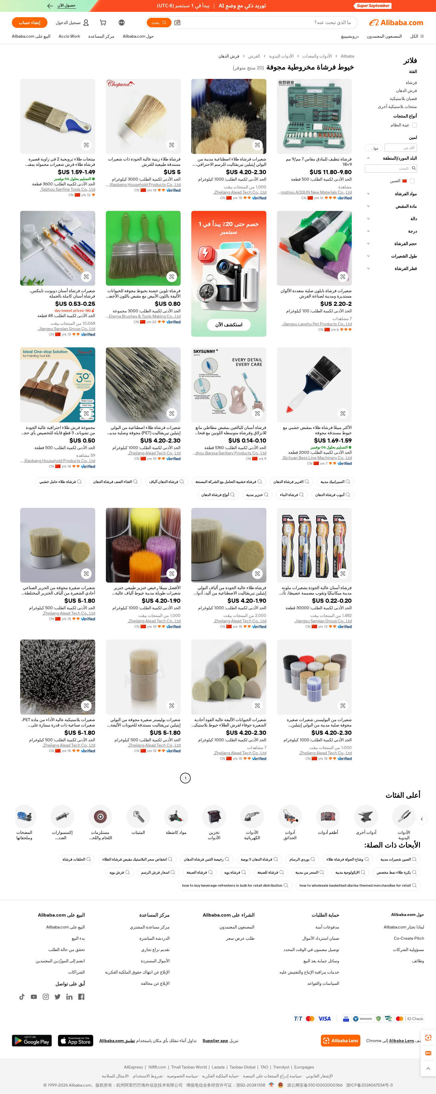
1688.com (157, 1067)
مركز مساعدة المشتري (150, 927)
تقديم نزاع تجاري (155, 949)
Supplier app (215, 1040)
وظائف (418, 960)
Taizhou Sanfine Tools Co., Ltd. (67, 189)
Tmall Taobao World (189, 1067)
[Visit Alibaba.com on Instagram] (45, 996)
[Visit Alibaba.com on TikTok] (22, 996)
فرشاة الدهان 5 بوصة (256, 859)
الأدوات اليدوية (281, 56)
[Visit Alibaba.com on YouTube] (33, 996)
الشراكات (76, 972)
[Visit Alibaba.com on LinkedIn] (69, 996)
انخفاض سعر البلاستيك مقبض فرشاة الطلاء (134, 859)
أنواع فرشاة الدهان (215, 495)
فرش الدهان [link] (228, 56)
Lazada (218, 1067)
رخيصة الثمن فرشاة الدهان (204, 859)
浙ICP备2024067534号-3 (369, 1085)
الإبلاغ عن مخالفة (155, 983)
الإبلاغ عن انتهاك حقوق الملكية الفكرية (137, 972)
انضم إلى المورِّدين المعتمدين (60, 960)
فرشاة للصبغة (267, 872)
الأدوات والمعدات (317, 56)
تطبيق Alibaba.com (117, 1040)
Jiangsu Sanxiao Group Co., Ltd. (66, 328)
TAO (264, 1067)
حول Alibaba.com (407, 914)
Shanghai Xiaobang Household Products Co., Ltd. (143, 184)
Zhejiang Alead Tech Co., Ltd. (240, 192)
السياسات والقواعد (323, 983)
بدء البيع (78, 938)
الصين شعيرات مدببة (396, 859)
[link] (428, 1037)
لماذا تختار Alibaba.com (404, 927)
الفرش (254, 56)
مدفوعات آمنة (327, 927)
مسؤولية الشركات (408, 949)
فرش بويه (116, 872)
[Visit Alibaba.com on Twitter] (57, 996)
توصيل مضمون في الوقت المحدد (311, 949)
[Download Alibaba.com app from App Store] (75, 1041)
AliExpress (133, 1067)
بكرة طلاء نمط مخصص (394, 872)
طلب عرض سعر (240, 938)
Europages (304, 1067)
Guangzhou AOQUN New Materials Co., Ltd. (314, 192)
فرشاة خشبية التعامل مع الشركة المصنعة (225, 482)
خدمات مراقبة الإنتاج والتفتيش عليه (309, 972)
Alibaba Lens (401, 1040)
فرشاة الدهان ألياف (163, 482)
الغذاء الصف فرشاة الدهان (112, 482)
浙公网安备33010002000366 (315, 1085)
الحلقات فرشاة (74, 859)
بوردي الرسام (299, 859)
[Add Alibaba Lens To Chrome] (340, 1041)
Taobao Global (242, 1067)
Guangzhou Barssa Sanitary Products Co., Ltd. (228, 453)
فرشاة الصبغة (197, 872)
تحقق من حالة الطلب (66, 949)
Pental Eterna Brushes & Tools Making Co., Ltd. (143, 316)
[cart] (102, 23)
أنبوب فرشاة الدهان (329, 495)
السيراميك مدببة (332, 482)
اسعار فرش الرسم (155, 872)
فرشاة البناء (289, 495)
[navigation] (391, 418)
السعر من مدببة (306, 872)
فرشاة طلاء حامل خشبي (57, 482)
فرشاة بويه (232, 872)
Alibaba (347, 56)
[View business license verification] (271, 1085)
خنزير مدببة (254, 495)
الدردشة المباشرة (154, 938)
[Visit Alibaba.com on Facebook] (81, 996)
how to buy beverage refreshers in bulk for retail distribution (232, 885)
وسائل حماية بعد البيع (321, 960)
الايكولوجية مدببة (347, 872)
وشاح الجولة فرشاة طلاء (345, 859)
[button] (177, 22)
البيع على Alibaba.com (65, 927)
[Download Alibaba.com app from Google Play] (32, 1041)
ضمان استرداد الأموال (320, 938)
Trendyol (281, 1067)
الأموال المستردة (155, 960)
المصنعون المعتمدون (236, 927)
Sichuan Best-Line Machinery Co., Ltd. (317, 457)
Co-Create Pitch (409, 938)
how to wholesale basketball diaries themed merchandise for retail (355, 885)
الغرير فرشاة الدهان (288, 482)
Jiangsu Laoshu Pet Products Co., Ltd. (317, 324)
